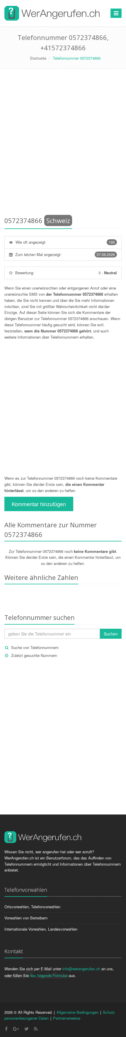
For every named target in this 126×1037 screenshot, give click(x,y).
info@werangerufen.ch (81, 968)
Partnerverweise (66, 1018)
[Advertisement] (63, 144)
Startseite (38, 58)
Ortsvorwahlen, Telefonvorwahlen (32, 906)
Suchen (111, 634)
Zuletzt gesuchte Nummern (34, 655)
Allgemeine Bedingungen (77, 1012)
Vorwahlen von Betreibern (25, 918)
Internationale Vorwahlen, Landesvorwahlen (40, 929)
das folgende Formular (49, 975)
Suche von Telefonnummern (35, 647)
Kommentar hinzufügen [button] (39, 504)
